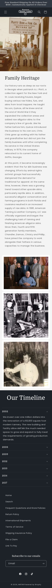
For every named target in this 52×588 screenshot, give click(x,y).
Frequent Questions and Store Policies (25, 508)
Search (9, 501)
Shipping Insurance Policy (19, 533)
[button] (5, 12)
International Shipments (18, 520)
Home (9, 495)
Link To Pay (11, 545)
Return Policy (12, 514)
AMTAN (21, 584)
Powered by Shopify (32, 584)
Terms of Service (14, 526)
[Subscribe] (43, 563)
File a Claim (12, 539)
